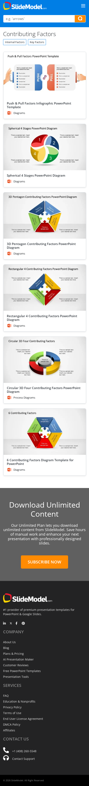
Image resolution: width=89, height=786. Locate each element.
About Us (9, 642)
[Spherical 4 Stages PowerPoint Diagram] (45, 147)
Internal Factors (14, 42)
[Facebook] (17, 623)
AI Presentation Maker (18, 659)
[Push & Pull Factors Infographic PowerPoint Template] (45, 75)
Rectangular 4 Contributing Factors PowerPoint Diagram (42, 318)
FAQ (6, 696)
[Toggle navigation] (83, 5)
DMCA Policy (11, 724)
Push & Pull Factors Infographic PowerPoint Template (39, 105)
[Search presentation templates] (80, 18)
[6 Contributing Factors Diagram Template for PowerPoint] (45, 432)
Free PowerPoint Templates (22, 671)
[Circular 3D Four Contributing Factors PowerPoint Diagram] (45, 360)
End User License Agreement (23, 719)
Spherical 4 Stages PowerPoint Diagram (36, 175)
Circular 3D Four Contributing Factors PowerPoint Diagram (44, 390)
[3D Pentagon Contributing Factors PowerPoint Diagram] (45, 215)
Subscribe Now (44, 562)
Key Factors (37, 42)
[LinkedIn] (4, 623)
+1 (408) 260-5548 (24, 751)
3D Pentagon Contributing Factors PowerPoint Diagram (41, 246)
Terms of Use (12, 713)
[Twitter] (10, 623)
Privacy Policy (12, 707)
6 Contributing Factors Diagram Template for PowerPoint (40, 462)
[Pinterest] (23, 623)
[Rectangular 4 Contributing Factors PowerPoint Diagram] (45, 288)
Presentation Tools (16, 677)
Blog (6, 648)
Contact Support (23, 759)
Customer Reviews (16, 665)
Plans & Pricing (13, 654)
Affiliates (9, 730)
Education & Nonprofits (19, 701)
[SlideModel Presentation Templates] (25, 6)
